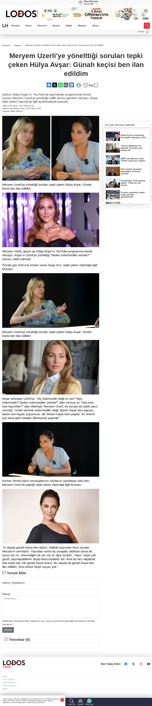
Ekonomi (42, 25)
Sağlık (69, 25)
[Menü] (147, 32)
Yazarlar (140, 32)
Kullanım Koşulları (9, 686)
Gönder (8, 630)
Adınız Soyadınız (13, 582)
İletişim (5, 689)
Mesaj (6, 594)
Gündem (15, 25)
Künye (4, 676)
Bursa (29, 25)
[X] (133, 664)
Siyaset (56, 25)
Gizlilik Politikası (8, 682)
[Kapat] (62, 700)
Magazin (82, 25)
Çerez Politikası (8, 679)
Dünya (95, 25)
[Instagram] (141, 664)
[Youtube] (149, 664)
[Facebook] (126, 664)
